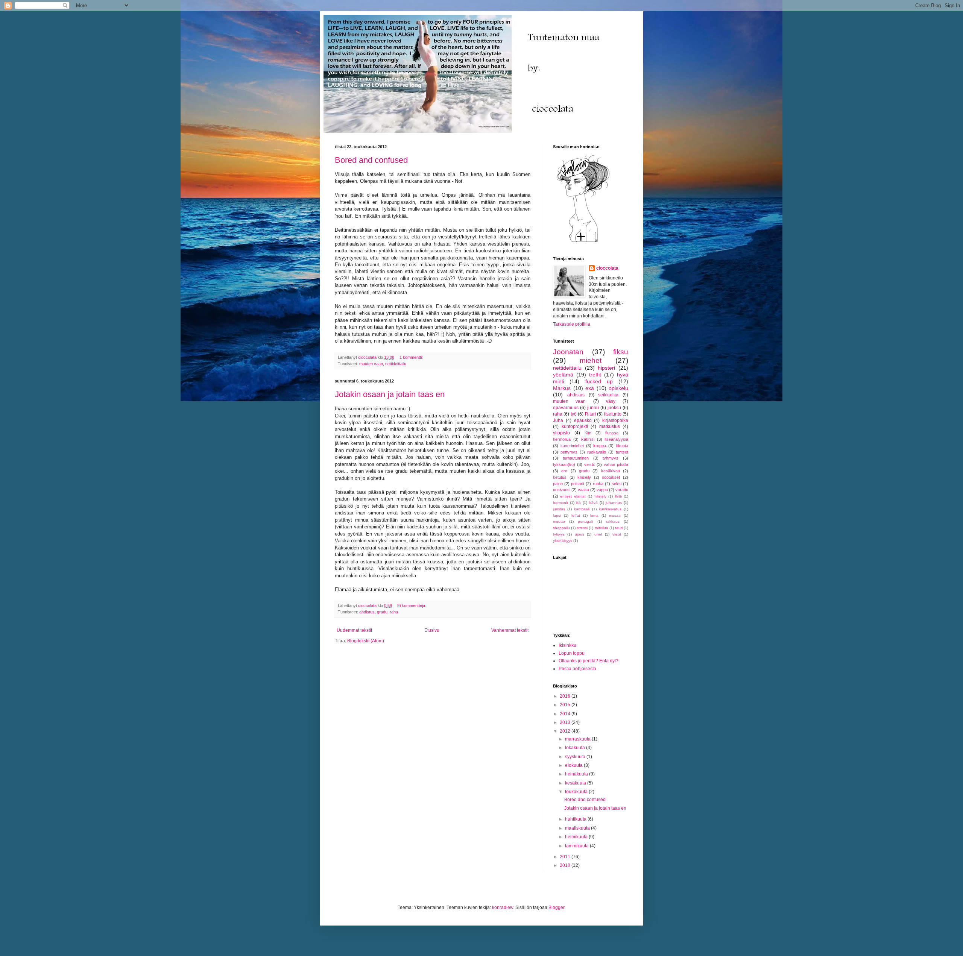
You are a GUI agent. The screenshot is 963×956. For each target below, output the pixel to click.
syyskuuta (575, 756)
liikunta (622, 445)
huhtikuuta (576, 819)
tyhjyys (559, 534)
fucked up (599, 381)
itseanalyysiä (616, 439)
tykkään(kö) (564, 464)
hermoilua (562, 439)
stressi (582, 528)
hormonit (560, 503)
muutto (559, 521)
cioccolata (607, 268)
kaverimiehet (572, 445)
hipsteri (606, 368)
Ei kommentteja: (412, 605)
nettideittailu (395, 363)
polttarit (577, 483)
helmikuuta (577, 836)
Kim (588, 433)
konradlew (502, 907)
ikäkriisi (587, 439)
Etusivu (431, 630)
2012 (565, 731)
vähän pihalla (616, 464)
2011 (565, 856)
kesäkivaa (610, 471)
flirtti (618, 496)
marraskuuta (578, 739)
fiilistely (600, 496)
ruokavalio (596, 452)
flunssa (611, 433)
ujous (579, 534)
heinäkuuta (577, 774)
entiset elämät (572, 496)
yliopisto (561, 433)
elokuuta (574, 765)
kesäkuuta (576, 783)
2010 (565, 865)
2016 (565, 696)
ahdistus (367, 612)
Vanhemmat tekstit (510, 630)
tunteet (622, 452)
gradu (382, 612)
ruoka (598, 483)
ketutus (560, 477)
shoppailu (561, 528)
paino (558, 483)
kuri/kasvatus (610, 509)
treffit (595, 375)
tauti (619, 528)
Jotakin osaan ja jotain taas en (390, 394)
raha (394, 612)
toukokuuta (577, 791)
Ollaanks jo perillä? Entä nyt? (588, 660)
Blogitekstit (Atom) (365, 640)
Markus (562, 388)
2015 (565, 704)
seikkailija (608, 395)
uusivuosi (561, 489)
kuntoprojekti (575, 426)
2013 (565, 722)
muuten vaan (371, 363)
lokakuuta (575, 747)
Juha (558, 420)
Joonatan (568, 352)
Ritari (590, 414)
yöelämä (563, 375)
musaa (615, 515)
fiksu (620, 352)
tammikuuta (577, 845)
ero (564, 471)
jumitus (559, 509)
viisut (616, 534)
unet (598, 534)
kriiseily (584, 477)
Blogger (556, 907)
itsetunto (612, 414)
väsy (610, 401)
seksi (616, 483)
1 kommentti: (411, 357)
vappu (602, 489)
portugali (585, 521)
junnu (593, 407)
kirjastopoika (615, 420)
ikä (578, 503)
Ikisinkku (567, 645)
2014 (565, 713)
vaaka (583, 489)
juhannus (614, 503)
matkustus (609, 426)
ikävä (593, 503)
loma (594, 515)
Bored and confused (371, 160)
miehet (590, 360)
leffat (575, 515)
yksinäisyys (562, 541)
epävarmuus (566, 407)
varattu (621, 489)
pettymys (568, 452)
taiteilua (601, 528)
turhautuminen (576, 458)
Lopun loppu (572, 653)
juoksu (614, 407)
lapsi (557, 515)
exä (589, 388)
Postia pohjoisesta (577, 668)
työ (574, 414)
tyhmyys (610, 458)
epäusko (583, 420)
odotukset (611, 477)
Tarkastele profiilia (571, 324)
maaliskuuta (578, 828)
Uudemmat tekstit (354, 630)
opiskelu (618, 388)
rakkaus (613, 521)
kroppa (599, 445)
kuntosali (581, 509)
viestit (589, 464)
